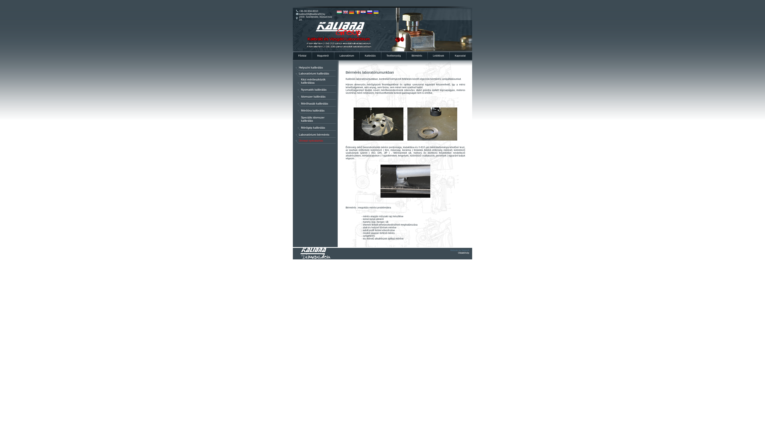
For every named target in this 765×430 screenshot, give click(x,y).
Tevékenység (393, 55)
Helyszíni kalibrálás (311, 67)
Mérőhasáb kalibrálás (314, 103)
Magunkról (323, 55)
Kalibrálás (370, 55)
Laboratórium (346, 55)
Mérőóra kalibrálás (313, 110)
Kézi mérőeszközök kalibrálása (313, 81)
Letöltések (438, 55)
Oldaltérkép (463, 253)
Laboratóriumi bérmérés (314, 134)
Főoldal (302, 55)
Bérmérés (417, 55)
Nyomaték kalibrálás (314, 89)
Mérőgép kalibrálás (313, 127)
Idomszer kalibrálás (313, 96)
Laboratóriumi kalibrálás (314, 73)
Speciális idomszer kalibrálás (313, 119)
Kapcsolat (460, 55)
